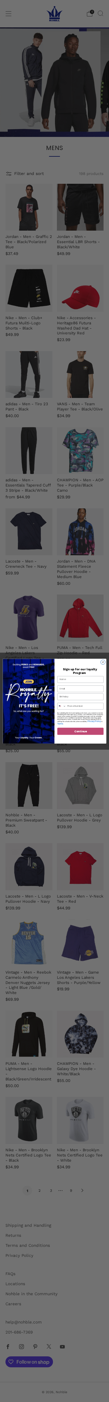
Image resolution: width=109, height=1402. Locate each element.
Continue (80, 731)
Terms (60, 723)
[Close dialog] (103, 662)
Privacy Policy (94, 721)
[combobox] (62, 706)
